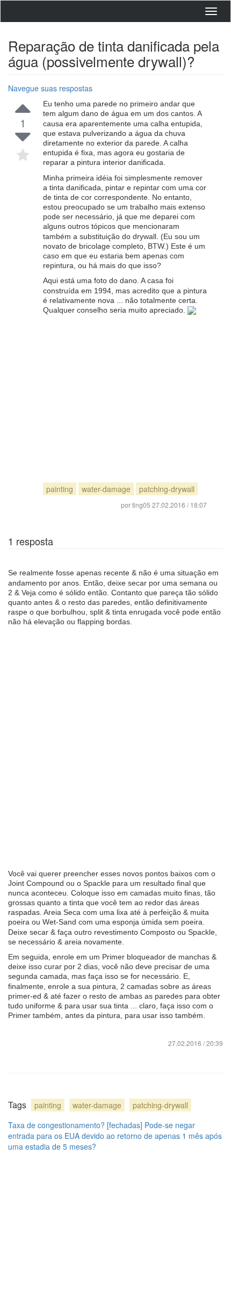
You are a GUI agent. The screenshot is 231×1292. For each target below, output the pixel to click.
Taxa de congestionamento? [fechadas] (75, 1125)
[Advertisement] (125, 388)
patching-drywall (166, 488)
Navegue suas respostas (50, 88)
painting (59, 488)
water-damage (106, 488)
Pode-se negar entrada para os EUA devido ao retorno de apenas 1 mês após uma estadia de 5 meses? (115, 1136)
